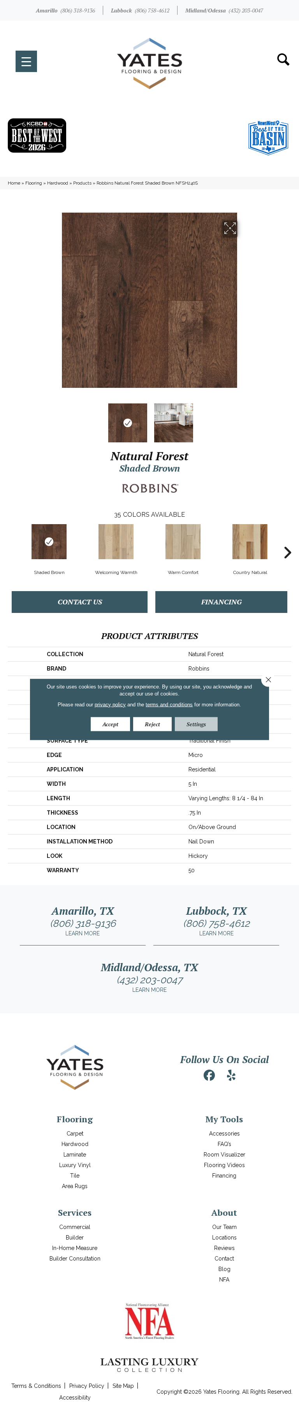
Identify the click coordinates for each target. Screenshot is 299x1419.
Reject (152, 724)
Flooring (33, 183)
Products (82, 183)
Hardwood (57, 183)
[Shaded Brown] (49, 541)
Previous (56, 419)
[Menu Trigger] (26, 61)
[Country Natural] (249, 541)
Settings (196, 724)
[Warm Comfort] (183, 541)
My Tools (224, 1119)
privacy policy (110, 705)
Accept (110, 724)
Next (243, 419)
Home (14, 183)
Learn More (82, 933)
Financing (221, 601)
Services (74, 1212)
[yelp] (231, 1075)
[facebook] (209, 1075)
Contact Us (80, 601)
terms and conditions (169, 705)
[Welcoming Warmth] (116, 541)
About (224, 1212)
